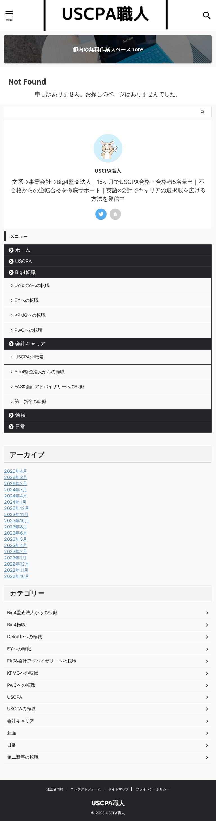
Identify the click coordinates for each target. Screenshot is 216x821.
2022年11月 (16, 570)
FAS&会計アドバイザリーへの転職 (49, 386)
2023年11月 (16, 514)
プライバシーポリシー (153, 789)
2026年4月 (15, 471)
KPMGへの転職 (30, 315)
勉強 (20, 415)
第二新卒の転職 (30, 401)
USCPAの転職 (29, 356)
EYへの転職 (27, 300)
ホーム (22, 250)
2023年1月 (15, 557)
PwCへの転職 (28, 330)
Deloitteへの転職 (32, 285)
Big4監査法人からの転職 (40, 371)
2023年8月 (15, 527)
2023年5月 (15, 539)
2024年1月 (15, 502)
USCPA (23, 261)
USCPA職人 (108, 803)
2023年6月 (15, 533)
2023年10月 (16, 520)
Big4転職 (25, 272)
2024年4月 (15, 496)
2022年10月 (16, 576)
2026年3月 (15, 477)
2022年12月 (16, 564)
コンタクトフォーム (86, 789)
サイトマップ (118, 789)
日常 (20, 426)
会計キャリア (30, 344)
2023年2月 (15, 551)
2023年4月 (15, 545)
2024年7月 (15, 489)
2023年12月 (16, 508)
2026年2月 (15, 483)
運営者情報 (54, 789)
